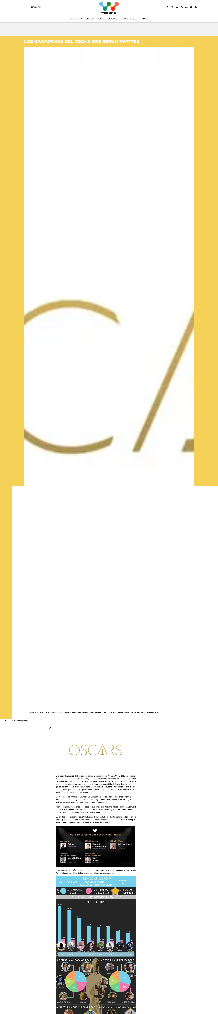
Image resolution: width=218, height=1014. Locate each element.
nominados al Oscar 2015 (110, 790)
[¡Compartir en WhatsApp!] (55, 728)
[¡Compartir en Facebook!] (45, 728)
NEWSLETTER (36, 7)
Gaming (144, 19)
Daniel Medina (23, 721)
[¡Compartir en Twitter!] (50, 728)
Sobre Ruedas (129, 19)
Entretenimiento (95, 19)
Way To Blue (61, 873)
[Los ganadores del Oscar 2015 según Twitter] (109, 376)
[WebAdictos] (109, 8)
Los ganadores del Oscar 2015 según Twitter (82, 41)
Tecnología (76, 19)
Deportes (113, 19)
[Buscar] (196, 7)
